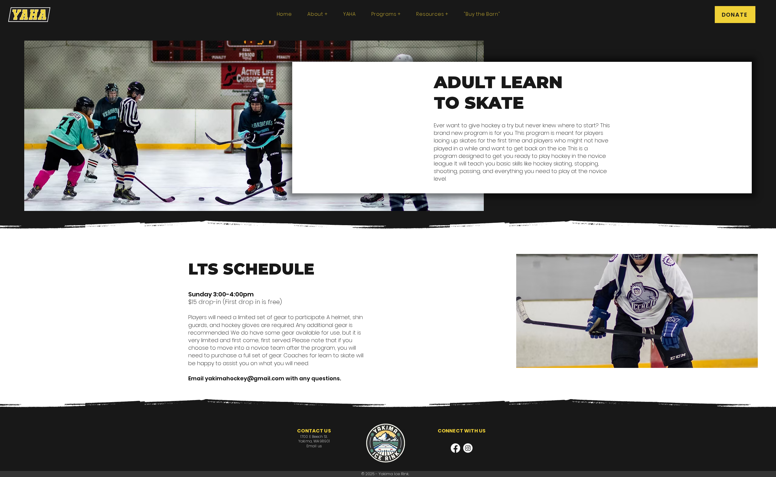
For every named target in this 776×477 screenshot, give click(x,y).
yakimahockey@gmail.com (244, 378)
